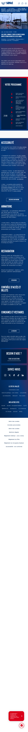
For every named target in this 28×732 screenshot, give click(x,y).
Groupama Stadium (7, 187)
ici (12, 64)
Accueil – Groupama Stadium (14, 405)
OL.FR (25, 405)
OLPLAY (15, 411)
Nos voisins (22, 395)
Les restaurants (7, 395)
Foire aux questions (14, 359)
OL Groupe (8, 411)
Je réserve (20, 179)
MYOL (20, 411)
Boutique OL (13, 408)
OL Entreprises (22, 408)
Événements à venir (14, 389)
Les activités (23, 392)
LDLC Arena (6, 51)
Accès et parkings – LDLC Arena (10, 392)
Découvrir (14, 280)
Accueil (3, 405)
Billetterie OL (5, 408)
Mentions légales (14, 432)
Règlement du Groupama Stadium (14, 443)
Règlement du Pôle (14, 439)
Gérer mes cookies (14, 421)
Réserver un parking (14, 199)
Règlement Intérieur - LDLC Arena (14, 435)
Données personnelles (14, 425)
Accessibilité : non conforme (14, 446)
